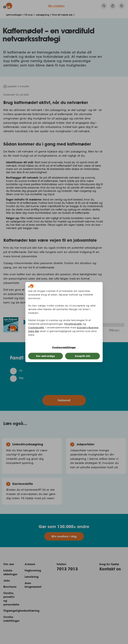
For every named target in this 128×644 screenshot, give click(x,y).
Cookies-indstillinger (64, 347)
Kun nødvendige (45, 355)
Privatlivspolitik (73, 323)
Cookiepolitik (36, 327)
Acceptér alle (82, 355)
